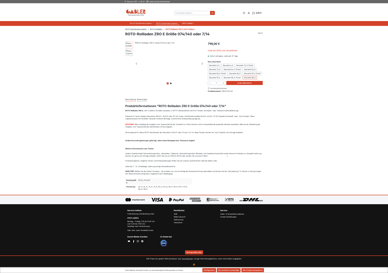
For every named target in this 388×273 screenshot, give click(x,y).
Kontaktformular (147, 230)
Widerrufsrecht (179, 217)
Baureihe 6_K (228, 65)
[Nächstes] (202, 63)
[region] (164, 63)
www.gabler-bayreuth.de (227, 161)
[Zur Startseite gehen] (136, 12)
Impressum (178, 222)
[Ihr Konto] (248, 13)
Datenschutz (178, 220)
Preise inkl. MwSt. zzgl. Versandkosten (222, 50)
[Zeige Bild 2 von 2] (171, 83)
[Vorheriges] (136, 63)
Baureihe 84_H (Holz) (232, 69)
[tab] (130, 99)
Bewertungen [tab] (142, 99)
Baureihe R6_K (235, 73)
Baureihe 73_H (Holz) (244, 65)
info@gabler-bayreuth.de (217, 156)
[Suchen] (212, 13)
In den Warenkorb (244, 83)
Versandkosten (187, 259)
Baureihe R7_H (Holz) (252, 73)
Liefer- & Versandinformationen (232, 214)
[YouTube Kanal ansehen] (129, 241)
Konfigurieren (209, 270)
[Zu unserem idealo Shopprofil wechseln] (163, 243)
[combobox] (192, 13)
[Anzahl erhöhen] (223, 83)
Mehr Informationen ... (191, 270)
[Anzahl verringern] (210, 83)
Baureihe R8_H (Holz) (232, 78)
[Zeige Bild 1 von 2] (168, 83)
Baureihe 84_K (250, 69)
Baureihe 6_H (214, 65)
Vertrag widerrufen (194, 252)
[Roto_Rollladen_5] (169, 63)
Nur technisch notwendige (228, 270)
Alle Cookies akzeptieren (253, 270)
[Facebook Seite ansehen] (134, 241)
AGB (175, 214)
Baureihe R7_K (214, 78)
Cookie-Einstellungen (228, 217)
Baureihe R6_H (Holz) (217, 73)
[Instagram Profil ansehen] (138, 241)
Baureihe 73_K (214, 69)
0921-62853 (133, 218)
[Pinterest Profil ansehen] (143, 241)
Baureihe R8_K (250, 78)
